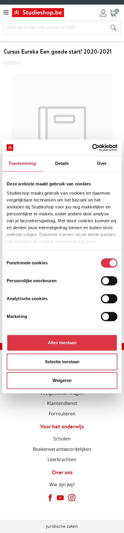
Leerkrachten (62, 459)
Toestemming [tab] (22, 163)
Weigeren (62, 380)
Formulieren (62, 413)
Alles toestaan (62, 342)
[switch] (109, 280)
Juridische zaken (62, 526)
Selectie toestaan (62, 361)
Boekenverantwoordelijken (62, 449)
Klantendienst (62, 403)
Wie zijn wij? (62, 484)
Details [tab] (62, 163)
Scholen (62, 439)
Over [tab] (102, 163)
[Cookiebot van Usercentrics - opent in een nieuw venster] (92, 147)
